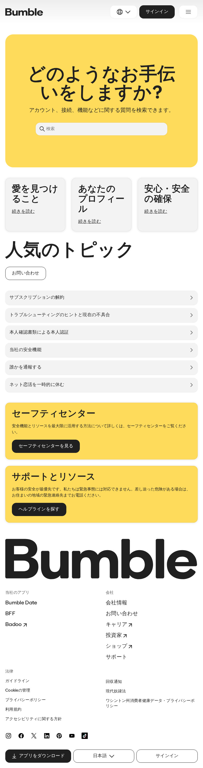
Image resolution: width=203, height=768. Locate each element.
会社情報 (116, 603)
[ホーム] (24, 12)
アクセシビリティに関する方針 (33, 719)
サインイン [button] (157, 12)
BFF (10, 614)
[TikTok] (84, 736)
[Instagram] (8, 736)
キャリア (116, 624)
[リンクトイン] (46, 736)
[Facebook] (21, 736)
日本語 (100, 756)
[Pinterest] (59, 736)
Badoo (13, 624)
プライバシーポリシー (25, 700)
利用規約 (13, 710)
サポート (116, 657)
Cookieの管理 (17, 691)
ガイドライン (17, 681)
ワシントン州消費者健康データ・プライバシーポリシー (150, 703)
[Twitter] (34, 736)
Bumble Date (21, 603)
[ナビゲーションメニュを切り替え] (188, 12)
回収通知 (114, 682)
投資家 (114, 635)
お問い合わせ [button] (25, 273)
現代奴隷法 (116, 691)
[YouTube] (72, 736)
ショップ (116, 646)
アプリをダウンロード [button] (42, 756)
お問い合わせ (122, 614)
